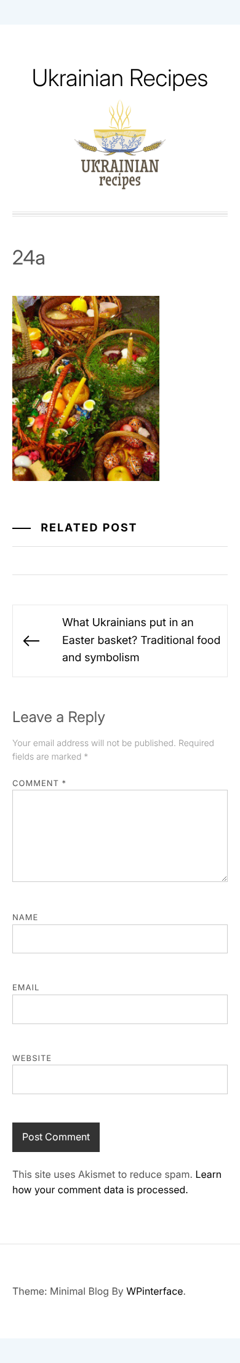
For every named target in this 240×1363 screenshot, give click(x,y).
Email (25, 988)
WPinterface (154, 1291)
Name (25, 918)
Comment (39, 784)
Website (32, 1058)
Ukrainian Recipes (120, 78)
